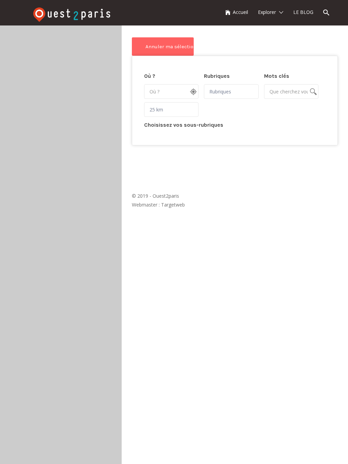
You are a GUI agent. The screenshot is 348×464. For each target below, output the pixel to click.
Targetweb (173, 204)
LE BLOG (303, 12)
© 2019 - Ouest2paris (155, 196)
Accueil (240, 12)
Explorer (267, 12)
